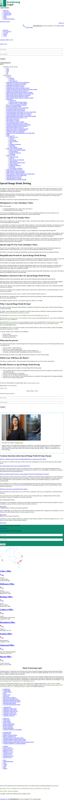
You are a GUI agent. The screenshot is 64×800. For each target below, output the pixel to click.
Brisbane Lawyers (7, 750)
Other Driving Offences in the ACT (15, 127)
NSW (7, 69)
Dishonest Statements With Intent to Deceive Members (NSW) (18, 742)
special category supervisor (16, 322)
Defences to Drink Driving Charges (18, 102)
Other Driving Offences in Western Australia (17, 129)
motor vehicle (32, 315)
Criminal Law (6, 12)
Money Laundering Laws (9, 736)
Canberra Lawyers (7, 753)
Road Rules (12, 145)
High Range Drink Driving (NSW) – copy (16, 117)
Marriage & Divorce (8, 725)
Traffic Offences (13, 147)
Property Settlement (8, 726)
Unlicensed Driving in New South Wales (16, 175)
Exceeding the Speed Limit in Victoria (15, 110)
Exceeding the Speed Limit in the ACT (15, 109)
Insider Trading (7, 733)
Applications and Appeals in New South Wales (17, 82)
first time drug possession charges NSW (52, 685)
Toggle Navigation (5, 7)
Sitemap (5, 768)
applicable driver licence (54, 322)
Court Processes (13, 161)
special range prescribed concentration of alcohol (17, 312)
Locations (5, 746)
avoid (27, 230)
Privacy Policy (3, 791)
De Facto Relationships (9, 724)
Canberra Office (6, 609)
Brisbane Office (6, 597)
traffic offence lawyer (28, 681)
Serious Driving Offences (9, 697)
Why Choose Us (7, 31)
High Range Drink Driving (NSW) (11, 700)
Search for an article (5, 21)
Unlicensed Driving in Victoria (13, 178)
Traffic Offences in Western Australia (15, 172)
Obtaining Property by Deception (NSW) (13, 738)
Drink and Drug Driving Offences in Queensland (18, 95)
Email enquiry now (6, 62)
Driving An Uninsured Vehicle (13, 106)
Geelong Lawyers (7, 754)
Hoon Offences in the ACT (13, 119)
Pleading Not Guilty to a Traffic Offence (16, 130)
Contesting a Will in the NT (10, 714)
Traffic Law (6, 696)
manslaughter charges (19, 686)
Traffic (4, 16)
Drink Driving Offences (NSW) (17, 162)
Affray (4, 693)
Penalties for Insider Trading (10, 735)
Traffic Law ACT (10, 136)
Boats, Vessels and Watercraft (16, 159)
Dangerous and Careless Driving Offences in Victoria (19, 92)
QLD (7, 71)
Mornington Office (7, 622)
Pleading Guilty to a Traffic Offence (18, 103)
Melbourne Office (7, 584)
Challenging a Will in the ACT (10, 711)
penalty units (22, 249)
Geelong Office (6, 634)
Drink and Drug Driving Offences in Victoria (17, 96)
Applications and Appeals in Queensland (16, 83)
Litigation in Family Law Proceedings (12, 729)
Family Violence (7, 722)
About (4, 760)
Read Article (3, 506)
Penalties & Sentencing (15, 144)
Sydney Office (5, 571)
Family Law (6, 718)
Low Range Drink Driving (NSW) (11, 704)
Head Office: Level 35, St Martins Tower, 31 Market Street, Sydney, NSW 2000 (20, 788)
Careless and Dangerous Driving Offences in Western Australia (21, 89)
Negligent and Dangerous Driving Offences (17, 126)
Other (10, 143)
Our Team (5, 33)
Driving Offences (13, 141)
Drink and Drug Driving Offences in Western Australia (19, 98)
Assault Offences (7, 692)
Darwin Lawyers (7, 757)
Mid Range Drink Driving (9, 703)
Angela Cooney (19, 442)
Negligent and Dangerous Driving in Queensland (18, 124)
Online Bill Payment (8, 761)
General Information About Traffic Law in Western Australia (21, 116)
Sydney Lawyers (7, 747)
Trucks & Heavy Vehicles (15, 168)
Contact (5, 17)
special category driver (15, 315)
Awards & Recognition (9, 19)
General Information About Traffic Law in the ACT (19, 113)
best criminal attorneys (6, 686)
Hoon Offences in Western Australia (15, 121)
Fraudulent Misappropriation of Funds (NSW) (14, 739)
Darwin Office (5, 657)
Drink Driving (12, 140)
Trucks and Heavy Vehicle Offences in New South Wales (20, 174)
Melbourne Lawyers (8, 751)
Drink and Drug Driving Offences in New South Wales (19, 93)
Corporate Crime (7, 13)
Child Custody (6, 721)
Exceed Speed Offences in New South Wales (17, 107)
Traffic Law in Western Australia (14, 148)
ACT (7, 68)
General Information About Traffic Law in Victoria (18, 114)
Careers (5, 35)
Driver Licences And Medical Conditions (16, 105)
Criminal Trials (6, 690)
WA (7, 74)
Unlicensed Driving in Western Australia (16, 179)
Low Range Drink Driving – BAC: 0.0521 (16, 123)
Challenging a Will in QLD (10, 708)
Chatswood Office (7, 645)
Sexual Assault (6, 694)
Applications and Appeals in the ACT (15, 85)
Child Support (6, 719)
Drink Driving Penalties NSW (10, 699)
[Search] (3, 37)
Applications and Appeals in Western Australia (17, 88)
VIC (7, 72)
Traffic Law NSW (10, 155)
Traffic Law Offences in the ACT (14, 169)
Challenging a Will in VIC (9, 713)
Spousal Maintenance (8, 728)
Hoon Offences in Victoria (12, 120)
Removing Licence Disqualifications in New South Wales (20, 133)
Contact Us (61, 23)
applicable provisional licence (11, 323)
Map (2, 575)
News (4, 767)
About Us (5, 30)
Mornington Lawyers (8, 756)
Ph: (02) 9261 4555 (45, 788)
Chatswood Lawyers (8, 749)
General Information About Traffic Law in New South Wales (21, 112)
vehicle (14, 325)
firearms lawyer (17, 681)
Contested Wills (7, 14)
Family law (6, 10)
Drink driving (9, 99)
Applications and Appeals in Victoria (15, 86)
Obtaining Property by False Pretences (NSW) (14, 740)
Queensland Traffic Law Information (15, 131)
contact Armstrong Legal (33, 383)
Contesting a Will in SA (9, 715)
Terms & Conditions (13, 791)
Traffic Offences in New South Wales (15, 171)
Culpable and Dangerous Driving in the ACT (17, 90)
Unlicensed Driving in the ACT (14, 176)
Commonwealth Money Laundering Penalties (14, 743)
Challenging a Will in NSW (10, 710)
